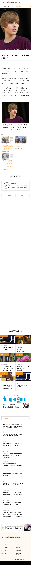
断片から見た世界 (4, 354)
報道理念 (4, 550)
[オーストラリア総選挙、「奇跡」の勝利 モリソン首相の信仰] (20, 139)
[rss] (23, 559)
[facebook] (12, 559)
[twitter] (10, 559)
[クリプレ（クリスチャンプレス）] (11, 2)
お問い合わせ (19, 550)
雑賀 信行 (13, 183)
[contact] (21, 559)
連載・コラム (4, 336)
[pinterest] (15, 559)
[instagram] (7, 559)
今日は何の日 (4, 9)
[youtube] (18, 559)
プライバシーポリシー (7, 547)
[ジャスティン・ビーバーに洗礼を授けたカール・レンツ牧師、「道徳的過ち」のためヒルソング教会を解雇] (7, 139)
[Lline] (17, 177)
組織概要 (18, 547)
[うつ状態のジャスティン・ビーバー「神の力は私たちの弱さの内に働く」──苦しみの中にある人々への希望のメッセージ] (7, 156)
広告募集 (4, 553)
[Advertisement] (15, 263)
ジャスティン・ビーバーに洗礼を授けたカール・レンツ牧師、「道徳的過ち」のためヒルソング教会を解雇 (7, 146)
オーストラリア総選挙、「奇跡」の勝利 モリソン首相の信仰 (20, 145)
